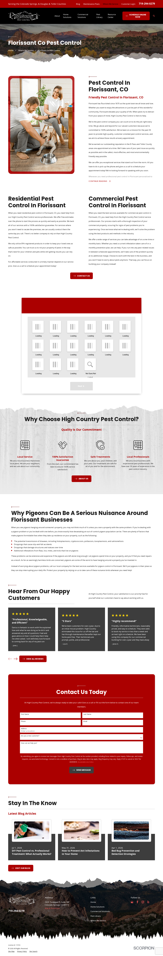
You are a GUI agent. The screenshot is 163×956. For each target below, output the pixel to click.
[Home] (24, 16)
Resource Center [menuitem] (112, 15)
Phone (23, 721)
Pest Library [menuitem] (99, 15)
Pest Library (95, 916)
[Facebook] (137, 902)
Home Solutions (97, 906)
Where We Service (110, 4)
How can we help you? (29, 743)
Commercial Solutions (100, 911)
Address (24, 729)
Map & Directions (52, 908)
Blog (78, 4)
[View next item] (15, 659)
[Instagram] (142, 902)
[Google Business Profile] (132, 902)
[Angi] (153, 902)
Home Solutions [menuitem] (67, 15)
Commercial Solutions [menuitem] (83, 15)
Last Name (87, 714)
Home (93, 902)
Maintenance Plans (91, 4)
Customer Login (128, 4)
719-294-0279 (147, 3)
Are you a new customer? (30, 736)
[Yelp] (148, 902)
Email (85, 721)
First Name (25, 714)
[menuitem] (11, 951)
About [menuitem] (57, 16)
